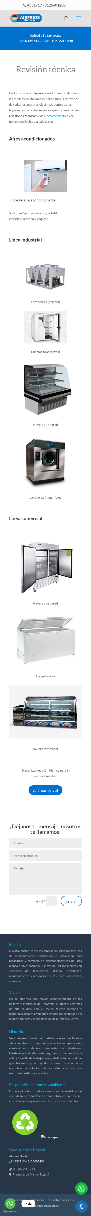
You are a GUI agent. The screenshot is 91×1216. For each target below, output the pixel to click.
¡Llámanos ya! (45, 790)
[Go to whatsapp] (10, 1203)
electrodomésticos (57, 116)
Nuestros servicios (61, 1200)
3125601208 (55, 5)
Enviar (71, 901)
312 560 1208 (62, 41)
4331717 (34, 5)
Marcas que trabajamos (43, 1205)
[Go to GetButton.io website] (10, 1211)
